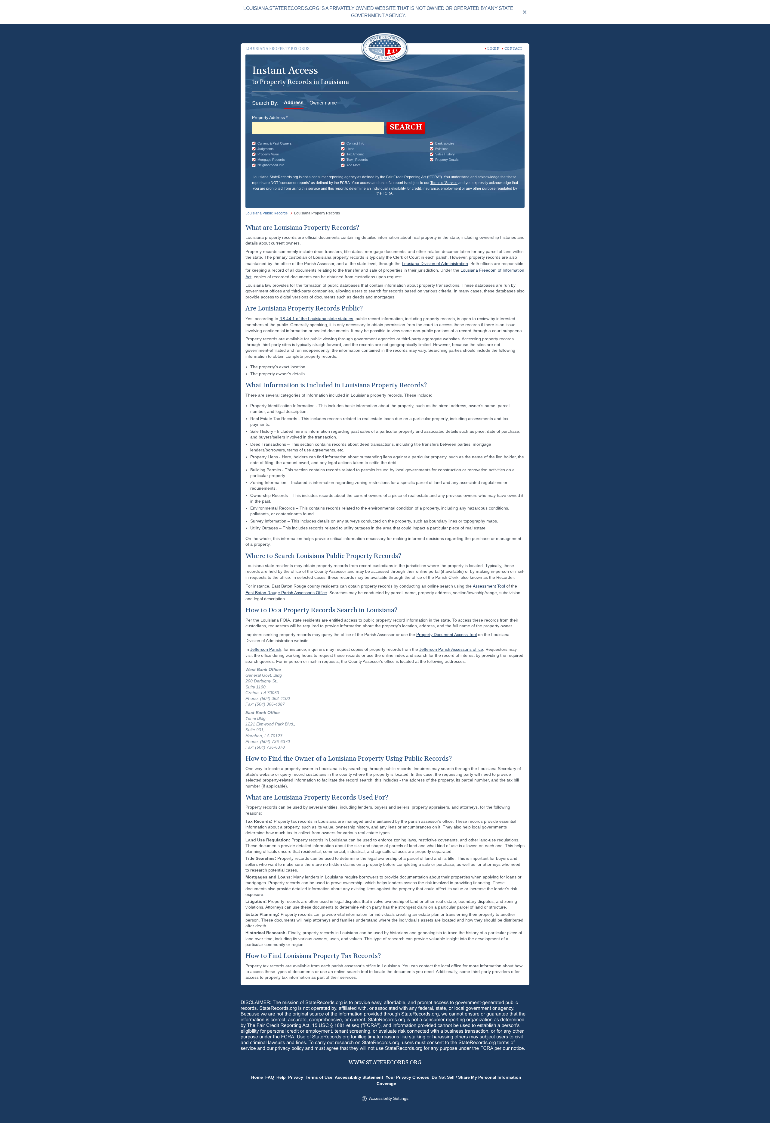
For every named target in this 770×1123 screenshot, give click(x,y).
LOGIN (493, 48)
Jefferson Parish (265, 649)
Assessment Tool (489, 586)
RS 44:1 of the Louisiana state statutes (316, 318)
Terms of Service (443, 183)
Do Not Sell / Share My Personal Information (476, 1077)
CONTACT (513, 48)
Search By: (265, 103)
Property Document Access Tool (446, 634)
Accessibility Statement (359, 1077)
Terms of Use (319, 1077)
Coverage (386, 1083)
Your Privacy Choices (407, 1077)
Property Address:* (270, 117)
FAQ (269, 1077)
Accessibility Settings (388, 1098)
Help (281, 1077)
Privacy (295, 1077)
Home (257, 1077)
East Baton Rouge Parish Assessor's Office (286, 592)
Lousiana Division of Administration (435, 263)
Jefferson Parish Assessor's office (451, 649)
